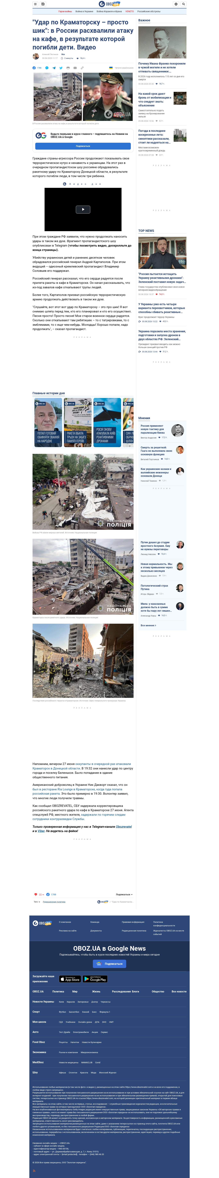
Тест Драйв (64, 1032)
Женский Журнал (107, 1072)
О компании (65, 922)
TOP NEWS (146, 231)
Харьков (71, 1002)
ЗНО (104, 1022)
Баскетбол (74, 1012)
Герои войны (65, 11)
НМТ (111, 1022)
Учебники (70, 1022)
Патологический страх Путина (154, 587)
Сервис (104, 1032)
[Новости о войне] (102, 902)
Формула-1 (105, 1012)
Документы (96, 930)
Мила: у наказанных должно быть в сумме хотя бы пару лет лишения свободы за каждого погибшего (157, 607)
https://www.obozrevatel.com (138, 1087)
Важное (144, 20)
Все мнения (147, 625)
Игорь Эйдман (147, 594)
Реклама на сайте (67, 930)
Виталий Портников (150, 459)
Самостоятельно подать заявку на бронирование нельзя (151, 113)
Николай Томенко (149, 481)
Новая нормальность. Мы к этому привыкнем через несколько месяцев (157, 567)
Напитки (75, 1042)
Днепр (94, 1002)
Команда (94, 922)
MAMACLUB (86, 1062)
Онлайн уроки (85, 1022)
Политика (58, 991)
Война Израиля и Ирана (109, 11)
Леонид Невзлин (148, 554)
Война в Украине (84, 11)
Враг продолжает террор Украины (156, 317)
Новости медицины (68, 1062)
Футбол (62, 1012)
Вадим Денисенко (149, 576)
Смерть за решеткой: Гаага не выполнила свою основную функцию (156, 451)
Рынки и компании (68, 1052)
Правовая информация (133, 922)
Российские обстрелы (148, 11)
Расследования (121, 991)
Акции (95, 1032)
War (63, 54)
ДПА (97, 1022)
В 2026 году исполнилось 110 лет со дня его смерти (161, 78)
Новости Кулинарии (91, 1042)
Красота (84, 1072)
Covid (97, 1062)
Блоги (135, 991)
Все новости (179, 991)
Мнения (144, 418)
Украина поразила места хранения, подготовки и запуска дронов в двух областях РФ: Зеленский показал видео (162, 335)
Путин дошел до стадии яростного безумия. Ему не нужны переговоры (155, 546)
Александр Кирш (148, 616)
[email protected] (69, 1154)
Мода (93, 1072)
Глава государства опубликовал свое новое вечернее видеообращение (161, 288)
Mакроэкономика (89, 1052)
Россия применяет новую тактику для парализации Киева (153, 429)
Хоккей (85, 1012)
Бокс (94, 1012)
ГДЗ (61, 1022)
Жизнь (96, 991)
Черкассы (105, 1002)
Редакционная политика (54, 902)
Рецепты (63, 1042)
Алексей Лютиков (50, 54)
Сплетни (73, 1072)
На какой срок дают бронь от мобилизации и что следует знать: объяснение (154, 99)
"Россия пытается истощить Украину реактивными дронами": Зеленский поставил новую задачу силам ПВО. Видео (161, 278)
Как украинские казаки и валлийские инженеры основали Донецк (156, 472)
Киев (61, 1002)
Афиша (62, 1072)
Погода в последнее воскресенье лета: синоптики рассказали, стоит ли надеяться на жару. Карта (153, 136)
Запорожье (83, 1002)
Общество (158, 991)
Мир (74, 991)
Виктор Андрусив (148, 438)
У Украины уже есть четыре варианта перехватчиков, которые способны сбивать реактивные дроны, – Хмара (161, 308)
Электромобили (81, 1032)
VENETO (129, 11)
